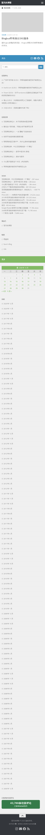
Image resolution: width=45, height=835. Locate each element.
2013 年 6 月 (8, 404)
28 (10, 288)
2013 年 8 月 (8, 394)
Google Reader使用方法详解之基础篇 (15, 208)
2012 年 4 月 (8, 474)
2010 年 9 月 (8, 569)
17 (28, 281)
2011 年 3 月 (8, 539)
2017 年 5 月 (8, 344)
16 (22, 281)
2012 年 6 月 (8, 464)
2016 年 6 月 (8, 364)
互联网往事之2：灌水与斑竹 (14, 157)
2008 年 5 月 (8, 709)
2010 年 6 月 (8, 584)
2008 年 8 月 (8, 694)
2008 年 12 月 (8, 674)
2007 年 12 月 (8, 729)
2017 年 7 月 (8, 334)
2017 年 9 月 (8, 324)
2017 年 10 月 (8, 319)
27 (5, 288)
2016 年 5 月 (8, 369)
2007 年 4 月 (8, 769)
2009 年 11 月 (8, 619)
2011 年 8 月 (8, 514)
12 (40, 278)
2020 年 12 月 (8, 304)
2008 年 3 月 (8, 719)
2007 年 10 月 (8, 739)
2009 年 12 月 (8, 614)
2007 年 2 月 (8, 779)
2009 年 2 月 (8, 664)
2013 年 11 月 (8, 379)
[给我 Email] (35, 58)
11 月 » (9, 291)
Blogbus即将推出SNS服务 (15, 38)
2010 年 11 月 (8, 559)
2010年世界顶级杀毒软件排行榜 (13, 197)
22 (16, 285)
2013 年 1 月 (8, 429)
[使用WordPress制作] (15, 824)
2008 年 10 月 (8, 684)
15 (16, 281)
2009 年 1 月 (8, 669)
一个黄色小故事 (7, 213)
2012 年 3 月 (8, 479)
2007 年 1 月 (8, 784)
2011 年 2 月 (8, 544)
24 (28, 285)
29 (16, 288)
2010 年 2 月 (8, 604)
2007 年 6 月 (8, 759)
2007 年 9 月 (8, 744)
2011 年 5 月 (8, 529)
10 (28, 278)
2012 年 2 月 (8, 484)
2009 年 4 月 (8, 654)
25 (34, 285)
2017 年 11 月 (8, 314)
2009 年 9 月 (8, 629)
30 (22, 288)
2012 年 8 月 (8, 454)
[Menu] (42, 2)
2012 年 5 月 (8, 469)
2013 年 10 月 (8, 384)
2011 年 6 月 (8, 524)
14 (10, 281)
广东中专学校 (8, 80)
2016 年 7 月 (8, 359)
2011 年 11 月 (8, 499)
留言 (3, 205)
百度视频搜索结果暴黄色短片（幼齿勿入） (17, 190)
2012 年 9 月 (8, 449)
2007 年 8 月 (8, 749)
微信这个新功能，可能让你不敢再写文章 (18, 127)
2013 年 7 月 (8, 399)
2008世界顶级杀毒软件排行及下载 (14, 211)
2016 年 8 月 (8, 354)
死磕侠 (6, 239)
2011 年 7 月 (8, 519)
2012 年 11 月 (8, 439)
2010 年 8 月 (8, 574)
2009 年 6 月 (8, 644)
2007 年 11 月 (8, 734)
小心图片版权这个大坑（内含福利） (17, 162)
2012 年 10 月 (8, 444)
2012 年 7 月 (8, 459)
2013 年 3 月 (8, 419)
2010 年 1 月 (8, 609)
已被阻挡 (20, 805)
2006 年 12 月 (8, 789)
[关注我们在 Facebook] (38, 58)
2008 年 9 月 (8, 689)
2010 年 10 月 (8, 564)
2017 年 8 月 (8, 329)
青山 (5, 100)
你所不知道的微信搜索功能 (13, 137)
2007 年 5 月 (8, 764)
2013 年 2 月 (8, 424)
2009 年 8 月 (8, 634)
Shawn (6, 93)
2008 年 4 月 (8, 714)
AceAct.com (8, 88)
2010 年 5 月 (8, 589)
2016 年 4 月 (8, 374)
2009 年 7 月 (8, 639)
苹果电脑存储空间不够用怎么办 (29, 88)
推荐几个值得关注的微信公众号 (13, 200)
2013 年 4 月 (8, 414)
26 (40, 285)
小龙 (5, 108)
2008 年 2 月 (8, 724)
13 (5, 281)
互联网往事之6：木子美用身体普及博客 (18, 122)
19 (40, 281)
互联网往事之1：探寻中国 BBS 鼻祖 (16, 152)
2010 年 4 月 (8, 594)
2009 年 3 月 (8, 659)
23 (22, 285)
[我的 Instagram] (31, 58)
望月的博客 (6, 2)
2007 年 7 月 (8, 754)
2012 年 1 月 (8, 489)
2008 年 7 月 (8, 699)
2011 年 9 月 (8, 509)
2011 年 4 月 (8, 534)
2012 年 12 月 (8, 434)
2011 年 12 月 (8, 494)
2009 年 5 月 (8, 649)
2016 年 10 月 (8, 349)
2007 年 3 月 (8, 774)
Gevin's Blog (8, 244)
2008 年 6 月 (8, 704)
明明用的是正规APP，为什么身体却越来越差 (20, 142)
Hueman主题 (32, 824)
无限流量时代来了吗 (21, 108)
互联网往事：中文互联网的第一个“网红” (18, 147)
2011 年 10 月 (8, 504)
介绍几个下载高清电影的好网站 (13, 187)
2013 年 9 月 (8, 389)
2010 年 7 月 (8, 579)
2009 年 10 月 (8, 624)
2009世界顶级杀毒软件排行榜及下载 (15, 203)
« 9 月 (4, 291)
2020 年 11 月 (8, 309)
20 (5, 285)
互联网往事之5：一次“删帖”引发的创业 (18, 132)
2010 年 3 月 (8, 599)
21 (10, 285)
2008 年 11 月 (8, 679)
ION (5, 249)
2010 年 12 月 (8, 554)
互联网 (4, 35)
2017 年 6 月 (8, 339)
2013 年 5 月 (8, 409)
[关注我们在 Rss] (42, 58)
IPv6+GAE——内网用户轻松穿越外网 (15, 195)
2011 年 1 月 (8, 549)
